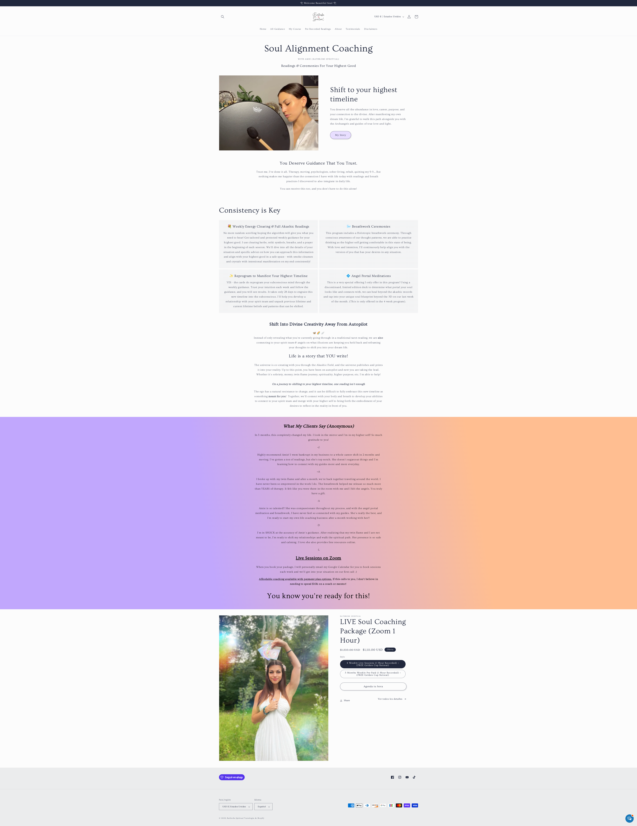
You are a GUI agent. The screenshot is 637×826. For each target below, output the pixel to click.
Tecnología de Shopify (254, 818)
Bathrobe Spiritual (235, 818)
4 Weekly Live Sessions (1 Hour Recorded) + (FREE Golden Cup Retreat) (373, 664)
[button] (222, 16)
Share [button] (347, 700)
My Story (340, 134)
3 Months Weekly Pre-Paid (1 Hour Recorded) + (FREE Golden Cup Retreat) (373, 673)
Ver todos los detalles (390, 699)
